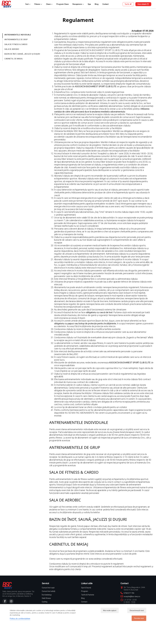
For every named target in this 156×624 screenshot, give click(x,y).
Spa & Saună (86, 588)
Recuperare (77, 4)
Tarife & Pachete (87, 595)
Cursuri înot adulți (48, 591)
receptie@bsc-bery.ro (132, 596)
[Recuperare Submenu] (83, 4)
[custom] (4, 601)
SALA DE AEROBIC (11, 49)
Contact (105, 4)
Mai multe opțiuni (109, 610)
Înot (27, 4)
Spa (89, 4)
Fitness (37, 4)
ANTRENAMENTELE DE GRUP (16, 39)
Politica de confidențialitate (20, 618)
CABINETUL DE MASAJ (13, 59)
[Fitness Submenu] (42, 4)
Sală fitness (46, 598)
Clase (48, 4)
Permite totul (139, 618)
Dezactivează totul (137, 610)
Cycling (44, 602)
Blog (96, 4)
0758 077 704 (129, 593)
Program (84, 591)
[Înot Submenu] (30, 4)
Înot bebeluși (47, 595)
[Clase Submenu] (52, 4)
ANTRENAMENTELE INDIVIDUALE (17, 35)
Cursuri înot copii (48, 588)
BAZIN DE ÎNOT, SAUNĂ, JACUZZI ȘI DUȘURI (22, 54)
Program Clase (62, 4)
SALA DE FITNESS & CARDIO (15, 44)
